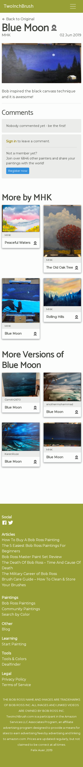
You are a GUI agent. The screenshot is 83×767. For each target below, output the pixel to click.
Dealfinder (11, 664)
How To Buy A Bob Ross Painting (31, 540)
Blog (6, 629)
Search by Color (16, 614)
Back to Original (20, 19)
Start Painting (14, 644)
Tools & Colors (14, 659)
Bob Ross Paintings (18, 603)
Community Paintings (21, 609)
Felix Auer (38, 750)
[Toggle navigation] (73, 6)
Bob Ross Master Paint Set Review (32, 557)
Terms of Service (16, 685)
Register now (17, 170)
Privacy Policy (14, 679)
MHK (6, 35)
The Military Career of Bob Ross (29, 574)
